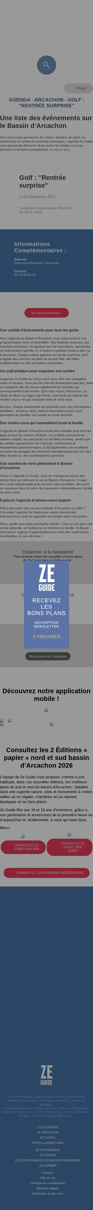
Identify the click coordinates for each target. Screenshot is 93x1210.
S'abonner (46, 636)
